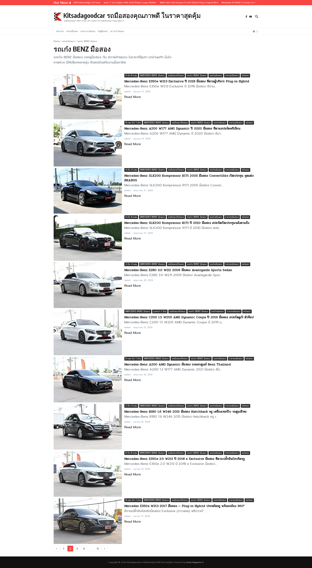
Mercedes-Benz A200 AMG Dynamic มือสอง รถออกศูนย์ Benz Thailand (177, 364)
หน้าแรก (60, 31)
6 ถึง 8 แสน (131, 75)
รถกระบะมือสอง (87, 31)
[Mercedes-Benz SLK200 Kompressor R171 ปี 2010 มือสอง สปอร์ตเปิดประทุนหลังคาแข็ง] (88, 238)
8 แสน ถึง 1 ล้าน (133, 122)
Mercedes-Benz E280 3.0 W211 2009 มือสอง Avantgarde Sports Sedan (178, 270)
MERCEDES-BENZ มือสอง (152, 75)
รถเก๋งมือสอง (72, 31)
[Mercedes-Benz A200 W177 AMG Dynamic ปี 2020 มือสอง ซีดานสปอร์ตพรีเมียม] (88, 143)
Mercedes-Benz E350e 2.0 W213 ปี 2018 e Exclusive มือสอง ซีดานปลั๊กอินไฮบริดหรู (185, 458)
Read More (132, 96)
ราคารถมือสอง (232, 75)
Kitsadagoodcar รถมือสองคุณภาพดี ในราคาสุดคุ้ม (132, 15)
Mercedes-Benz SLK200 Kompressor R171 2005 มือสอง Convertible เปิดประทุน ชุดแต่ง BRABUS (189, 178)
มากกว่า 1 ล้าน (159, 311)
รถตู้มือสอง (103, 31)
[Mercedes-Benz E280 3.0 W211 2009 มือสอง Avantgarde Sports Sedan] (88, 285)
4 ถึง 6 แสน (131, 169)
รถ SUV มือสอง (117, 31)
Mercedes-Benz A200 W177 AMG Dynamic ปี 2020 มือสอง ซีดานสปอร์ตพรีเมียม (182, 128)
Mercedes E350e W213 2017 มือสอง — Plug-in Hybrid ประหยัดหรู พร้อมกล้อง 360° (184, 505)
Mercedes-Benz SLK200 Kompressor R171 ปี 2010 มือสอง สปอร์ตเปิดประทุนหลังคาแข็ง (186, 222)
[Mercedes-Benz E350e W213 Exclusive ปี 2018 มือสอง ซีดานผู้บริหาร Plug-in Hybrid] (88, 96)
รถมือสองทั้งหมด (176, 75)
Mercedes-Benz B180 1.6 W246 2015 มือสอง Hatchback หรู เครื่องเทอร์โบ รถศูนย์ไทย (185, 411)
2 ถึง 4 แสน (131, 264)
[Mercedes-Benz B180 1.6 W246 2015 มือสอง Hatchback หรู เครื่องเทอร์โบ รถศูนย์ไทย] (88, 427)
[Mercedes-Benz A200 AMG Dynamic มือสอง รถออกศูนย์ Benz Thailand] (88, 379)
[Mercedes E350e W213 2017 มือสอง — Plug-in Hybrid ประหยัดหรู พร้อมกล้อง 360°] (88, 521)
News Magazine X (195, 562)
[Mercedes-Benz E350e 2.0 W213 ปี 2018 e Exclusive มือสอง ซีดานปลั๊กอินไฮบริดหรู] (88, 474)
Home (57, 41)
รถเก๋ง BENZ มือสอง (197, 75)
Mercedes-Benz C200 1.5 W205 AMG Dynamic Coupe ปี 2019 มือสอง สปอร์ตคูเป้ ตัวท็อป (189, 317)
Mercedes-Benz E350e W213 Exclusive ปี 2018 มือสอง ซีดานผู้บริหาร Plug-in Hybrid (186, 81)
